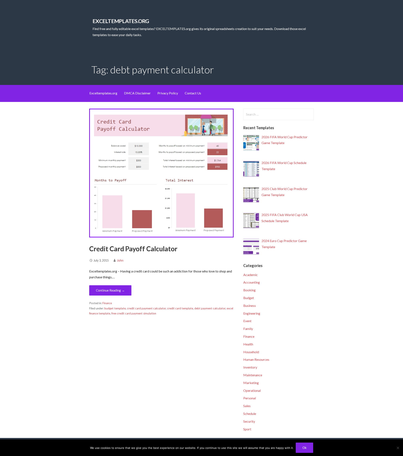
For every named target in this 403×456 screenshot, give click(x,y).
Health (248, 344)
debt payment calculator (209, 308)
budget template (115, 308)
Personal (249, 398)
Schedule (249, 414)
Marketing (251, 383)
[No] (398, 448)
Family (248, 329)
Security (249, 421)
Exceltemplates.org (103, 93)
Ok (304, 447)
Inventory (250, 367)
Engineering (251, 313)
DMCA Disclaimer (137, 93)
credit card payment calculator (146, 308)
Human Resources (256, 359)
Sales (247, 406)
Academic (250, 275)
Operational (252, 390)
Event (247, 321)
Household (251, 352)
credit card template (180, 308)
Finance (107, 303)
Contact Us (193, 93)
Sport (247, 429)
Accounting (251, 282)
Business (249, 305)
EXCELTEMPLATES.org (121, 21)
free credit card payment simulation (133, 313)
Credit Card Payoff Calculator (133, 249)
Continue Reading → (110, 290)
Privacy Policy (167, 93)
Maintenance (252, 375)
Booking (249, 290)
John (120, 260)
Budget (248, 298)
